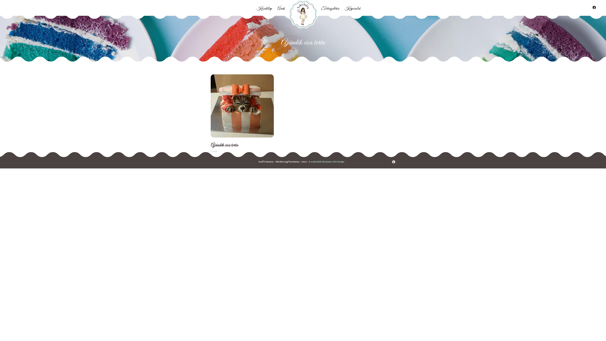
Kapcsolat (352, 8)
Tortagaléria (330, 8)
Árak (281, 8)
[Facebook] (594, 7)
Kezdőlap (264, 8)
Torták (214, 151)
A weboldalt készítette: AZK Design (326, 161)
